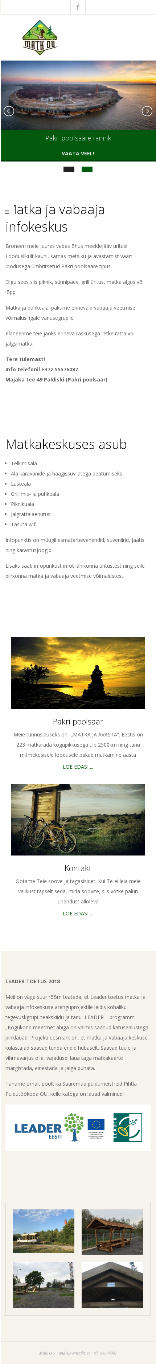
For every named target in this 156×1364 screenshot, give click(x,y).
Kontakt (78, 867)
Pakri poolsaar (78, 721)
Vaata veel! (78, 153)
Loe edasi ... (78, 766)
